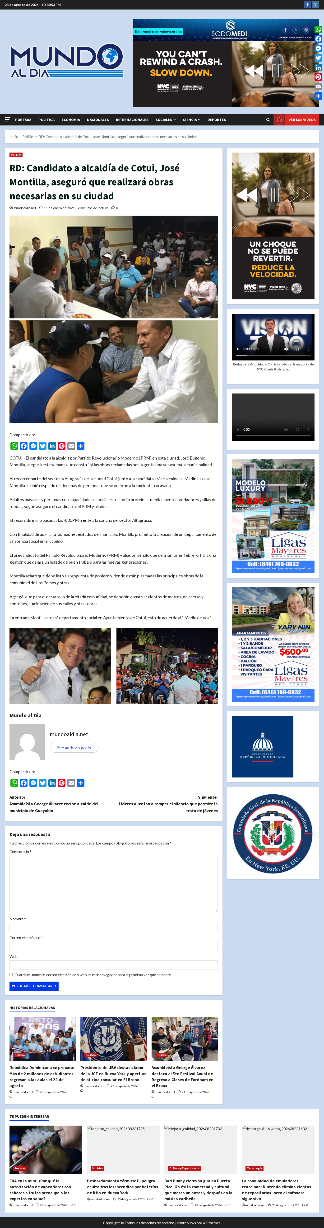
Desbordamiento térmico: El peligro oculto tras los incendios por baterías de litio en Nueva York (122, 1186)
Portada (23, 119)
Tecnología (254, 1168)
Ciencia (190, 119)
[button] (7, 119)
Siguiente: (168, 804)
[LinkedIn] (318, 67)
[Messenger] (318, 48)
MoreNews (186, 1222)
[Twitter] (318, 58)
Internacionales (132, 119)
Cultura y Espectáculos (184, 1168)
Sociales (164, 119)
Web (13, 956)
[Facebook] (318, 39)
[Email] (318, 86)
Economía (71, 119)
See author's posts (74, 747)
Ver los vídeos (302, 119)
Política (46, 119)
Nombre (17, 918)
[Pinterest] (318, 77)
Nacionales (98, 119)
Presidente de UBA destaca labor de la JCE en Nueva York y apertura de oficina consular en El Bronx (113, 1073)
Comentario (20, 851)
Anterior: (53, 804)
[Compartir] (318, 96)
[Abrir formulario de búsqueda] (268, 119)
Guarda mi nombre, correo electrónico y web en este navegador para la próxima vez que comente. (92, 974)
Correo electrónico (26, 937)
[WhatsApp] (318, 29)
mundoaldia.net (25, 208)
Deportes (217, 119)
